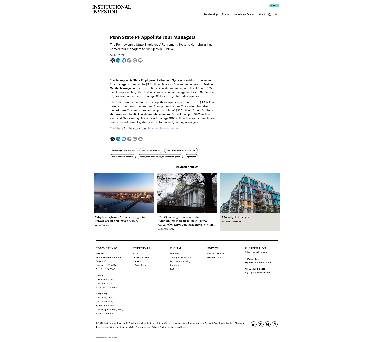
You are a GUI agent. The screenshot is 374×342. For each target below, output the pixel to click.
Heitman (238, 221)
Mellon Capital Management (123, 150)
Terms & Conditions (215, 323)
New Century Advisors (151, 150)
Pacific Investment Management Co (180, 150)
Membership (211, 14)
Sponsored (191, 156)
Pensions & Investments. (163, 128)
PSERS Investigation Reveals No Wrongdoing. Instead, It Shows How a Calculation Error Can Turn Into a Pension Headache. (185, 222)
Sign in (274, 6)
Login (116, 337)
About (261, 14)
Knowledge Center (244, 14)
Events (226, 14)
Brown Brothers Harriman (122, 156)
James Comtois (102, 225)
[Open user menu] (276, 13)
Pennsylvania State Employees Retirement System (160, 156)
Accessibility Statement (134, 327)
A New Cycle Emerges (235, 217)
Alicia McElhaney (166, 229)
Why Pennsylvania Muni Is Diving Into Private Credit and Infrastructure (120, 219)
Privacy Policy (159, 327)
